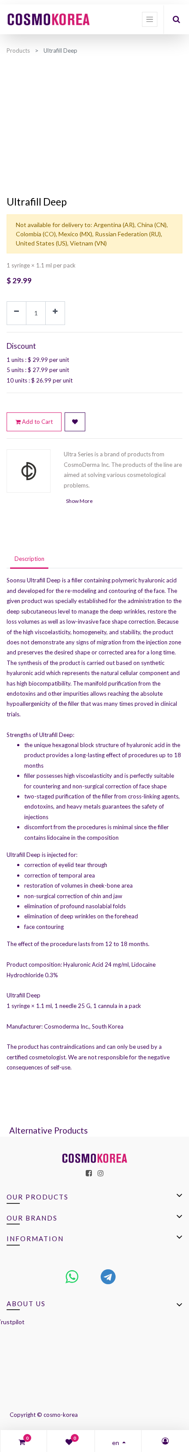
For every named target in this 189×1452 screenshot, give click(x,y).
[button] (75, 422)
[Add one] (55, 313)
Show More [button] (79, 501)
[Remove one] (16, 313)
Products (18, 50)
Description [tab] (29, 558)
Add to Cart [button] (37, 421)
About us (26, 1304)
